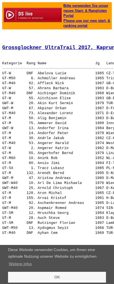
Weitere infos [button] (20, 264)
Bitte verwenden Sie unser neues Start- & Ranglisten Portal (85, 11)
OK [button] (57, 277)
